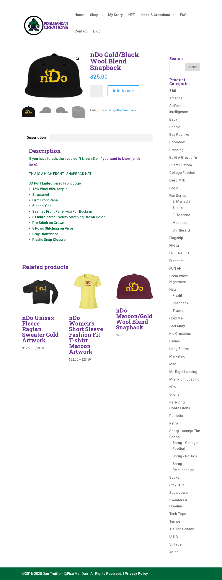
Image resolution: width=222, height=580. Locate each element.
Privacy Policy (136, 574)
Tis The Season (181, 529)
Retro (173, 423)
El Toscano (181, 215)
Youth (173, 552)
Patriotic (176, 416)
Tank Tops (177, 514)
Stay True (176, 485)
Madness (180, 223)
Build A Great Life (183, 158)
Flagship (176, 238)
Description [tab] (36, 138)
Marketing (177, 356)
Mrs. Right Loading (184, 379)
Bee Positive (179, 135)
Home (79, 15)
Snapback (129, 110)
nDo (118, 110)
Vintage (175, 544)
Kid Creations (180, 334)
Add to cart (123, 90)
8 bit (172, 91)
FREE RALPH (179, 253)
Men (172, 364)
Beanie (174, 127)
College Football (182, 173)
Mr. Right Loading (183, 372)
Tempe (174, 521)
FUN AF (175, 268)
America (176, 98)
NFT (131, 15)
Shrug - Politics (185, 456)
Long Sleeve (179, 349)
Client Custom (180, 165)
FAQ (183, 15)
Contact (81, 31)
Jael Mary (177, 326)
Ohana (174, 394)
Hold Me (176, 318)
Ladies (174, 341)
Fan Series (177, 196)
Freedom (176, 261)
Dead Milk (177, 180)
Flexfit (177, 295)
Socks (174, 477)
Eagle (173, 188)
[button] (78, 59)
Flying (174, 245)
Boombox (177, 142)
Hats (111, 110)
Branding (176, 150)
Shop (94, 15)
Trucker (179, 311)
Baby (173, 119)
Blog (97, 31)
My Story (115, 15)
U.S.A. (174, 537)
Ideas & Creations (155, 15)
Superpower (179, 493)
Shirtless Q (181, 230)
